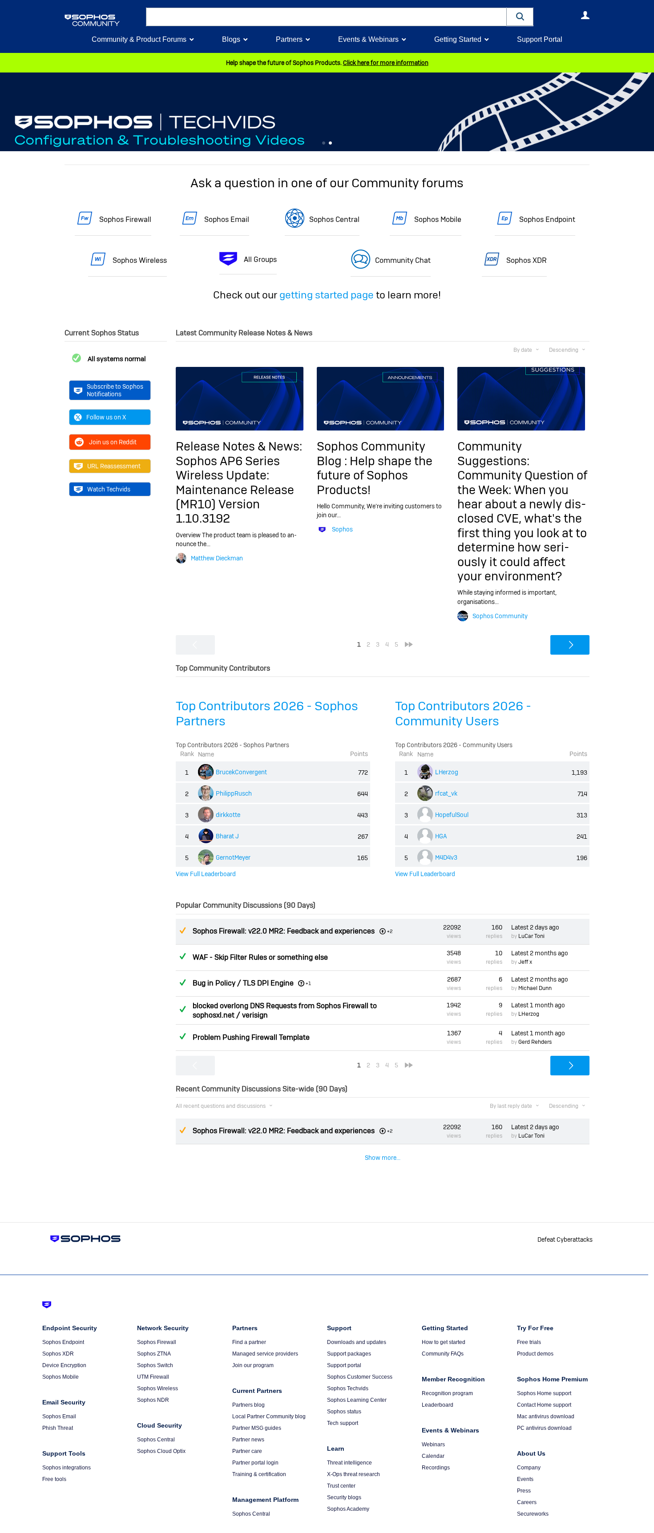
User (585, 15)
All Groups (260, 259)
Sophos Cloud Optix (161, 1451)
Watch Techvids (108, 489)
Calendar (433, 1456)
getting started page (326, 295)
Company (529, 1468)
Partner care (247, 1451)
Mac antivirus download (545, 1416)
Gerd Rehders (535, 1042)
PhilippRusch (234, 793)
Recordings (436, 1468)
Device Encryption (64, 1365)
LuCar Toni (531, 936)
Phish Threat (57, 1428)
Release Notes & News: (239, 446)
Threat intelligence (349, 1463)
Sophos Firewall (125, 219)
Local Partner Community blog (269, 1416)
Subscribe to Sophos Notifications (115, 390)
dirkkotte (228, 815)
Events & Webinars (368, 39)
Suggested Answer (182, 930)
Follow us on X (106, 417)
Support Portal (539, 39)
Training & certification (259, 1474)
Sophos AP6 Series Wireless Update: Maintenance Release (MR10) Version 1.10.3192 (235, 490)
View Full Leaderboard (206, 874)
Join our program (253, 1365)
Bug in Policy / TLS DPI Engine (243, 983)
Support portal (344, 1365)
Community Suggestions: (493, 453)
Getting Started (457, 39)
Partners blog (248, 1405)
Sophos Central (334, 219)
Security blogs (344, 1497)
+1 (308, 983)
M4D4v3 (446, 857)
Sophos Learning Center (357, 1400)
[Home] (103, 20)
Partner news (248, 1439)
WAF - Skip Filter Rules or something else (260, 957)
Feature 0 (323, 143)
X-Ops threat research (353, 1474)
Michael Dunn (535, 988)
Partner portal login (255, 1463)
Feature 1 (330, 143)
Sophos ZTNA (154, 1354)
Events (525, 1479)
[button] (520, 17)
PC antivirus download (544, 1428)
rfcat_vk (446, 793)
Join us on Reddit (113, 442)
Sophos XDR (526, 260)
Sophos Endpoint (547, 219)
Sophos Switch (155, 1365)
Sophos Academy (348, 1509)
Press (524, 1491)
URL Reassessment (114, 466)
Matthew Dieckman (217, 558)
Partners (289, 39)
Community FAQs (443, 1354)
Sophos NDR (153, 1400)
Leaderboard (437, 1405)
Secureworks (533, 1514)
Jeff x (525, 962)
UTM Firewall (153, 1377)
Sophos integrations (66, 1468)
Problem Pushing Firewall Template (251, 1037)
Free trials (529, 1342)
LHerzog (446, 772)
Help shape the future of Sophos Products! (374, 475)
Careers (527, 1502)
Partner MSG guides (256, 1428)
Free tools (54, 1479)
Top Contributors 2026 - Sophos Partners (267, 713)
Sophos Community (500, 616)
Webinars (433, 1444)
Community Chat (403, 260)
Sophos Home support (544, 1393)
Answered (182, 956)
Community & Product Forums (139, 39)
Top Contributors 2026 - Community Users (463, 713)
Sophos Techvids (347, 1388)
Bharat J (227, 836)
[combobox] (326, 17)
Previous (6, 112)
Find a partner (249, 1342)
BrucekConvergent (241, 772)
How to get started (443, 1342)
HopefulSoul (451, 815)
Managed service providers (265, 1354)
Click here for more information (385, 63)
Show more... (382, 1158)
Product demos (535, 1354)
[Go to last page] (408, 644)
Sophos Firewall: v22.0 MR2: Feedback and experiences (284, 931)
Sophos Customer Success (359, 1377)
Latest (535, 927)
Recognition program (447, 1393)
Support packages (349, 1354)
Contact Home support (544, 1405)
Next (647, 112)
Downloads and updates (356, 1342)
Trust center (341, 1486)
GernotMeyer (233, 857)
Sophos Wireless (140, 260)
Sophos (342, 529)
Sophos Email (226, 219)
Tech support (342, 1423)
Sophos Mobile (437, 219)
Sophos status (344, 1411)
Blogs (231, 39)
